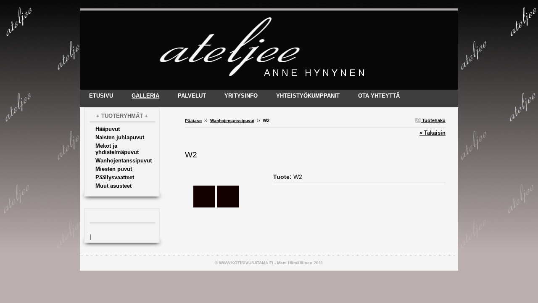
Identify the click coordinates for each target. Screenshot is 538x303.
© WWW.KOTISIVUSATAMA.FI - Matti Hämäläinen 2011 (269, 262)
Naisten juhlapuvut (119, 137)
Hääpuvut (107, 129)
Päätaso (193, 120)
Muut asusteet (113, 186)
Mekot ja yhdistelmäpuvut (117, 149)
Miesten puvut (113, 169)
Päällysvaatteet (114, 177)
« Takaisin (432, 133)
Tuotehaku (433, 120)
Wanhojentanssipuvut (123, 160)
